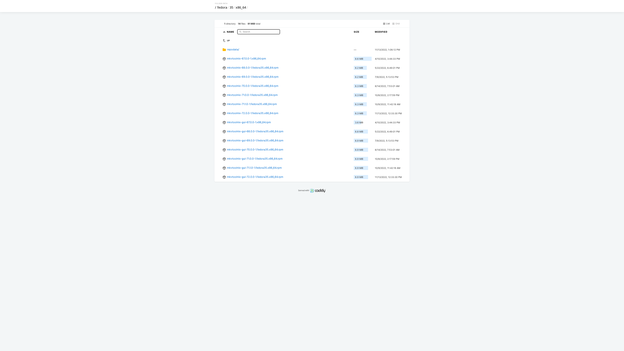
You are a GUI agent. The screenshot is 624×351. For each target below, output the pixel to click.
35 (231, 7)
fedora (222, 7)
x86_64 (241, 7)
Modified (381, 31)
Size (356, 31)
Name (231, 31)
